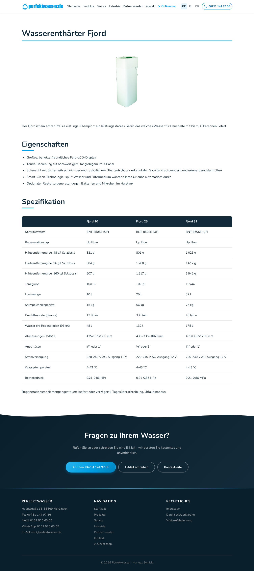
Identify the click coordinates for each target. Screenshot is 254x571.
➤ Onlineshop (167, 6)
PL (190, 6)
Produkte (88, 6)
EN (197, 6)
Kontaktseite (173, 467)
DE (184, 6)
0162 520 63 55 (41, 520)
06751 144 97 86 (219, 6)
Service (101, 6)
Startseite (73, 6)
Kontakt (151, 6)
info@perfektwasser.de (46, 532)
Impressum (173, 509)
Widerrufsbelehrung (179, 520)
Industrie (114, 6)
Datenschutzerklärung (180, 515)
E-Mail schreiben (136, 467)
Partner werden (133, 6)
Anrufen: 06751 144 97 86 (90, 467)
